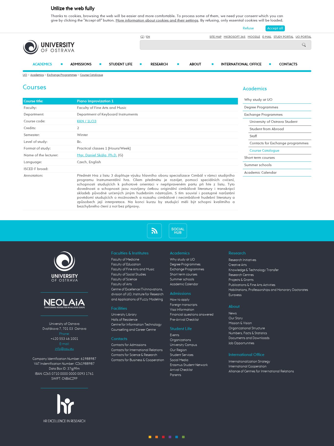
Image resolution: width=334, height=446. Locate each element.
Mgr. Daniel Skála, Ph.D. (97, 155)
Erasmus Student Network (189, 365)
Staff (253, 136)
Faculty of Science (124, 279)
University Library (124, 314)
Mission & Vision (240, 323)
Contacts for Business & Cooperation (137, 360)
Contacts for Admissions (128, 345)
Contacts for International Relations (137, 350)
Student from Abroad (267, 129)
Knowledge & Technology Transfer (254, 270)
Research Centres (241, 275)
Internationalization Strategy (249, 361)
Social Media (179, 360)
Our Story (236, 318)
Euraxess (235, 295)
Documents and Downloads (249, 338)
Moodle (254, 36)
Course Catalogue (91, 75)
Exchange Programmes (62, 75)
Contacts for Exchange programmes (279, 143)
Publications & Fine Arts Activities (252, 285)
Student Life (125, 64)
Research (165, 64)
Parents (175, 375)
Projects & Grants (241, 280)
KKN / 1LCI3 (86, 121)
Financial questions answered (191, 314)
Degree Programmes (261, 107)
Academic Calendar (260, 172)
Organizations (180, 340)
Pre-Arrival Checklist (184, 319)
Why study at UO (258, 100)
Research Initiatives (242, 260)
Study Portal (283, 36)
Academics (48, 64)
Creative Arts (238, 265)
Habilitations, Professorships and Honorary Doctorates (268, 290)
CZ (142, 36)
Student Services (181, 355)
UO (25, 75)
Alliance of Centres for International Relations (261, 371)
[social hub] (178, 231)
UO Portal (303, 36)
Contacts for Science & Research (134, 355)
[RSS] (154, 231)
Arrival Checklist (181, 370)
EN (148, 36)
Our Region (178, 350)
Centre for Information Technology (136, 324)
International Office (246, 64)
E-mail (266, 36)
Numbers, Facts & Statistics (248, 333)
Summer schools (258, 165)
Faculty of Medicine (125, 259)
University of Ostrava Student (273, 122)
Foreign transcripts (183, 305)
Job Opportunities (241, 343)
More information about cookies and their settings (157, 20)
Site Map (216, 36)
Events (174, 335)
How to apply (179, 299)
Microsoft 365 (234, 36)
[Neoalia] (64, 303)
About (201, 64)
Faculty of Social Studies (128, 274)
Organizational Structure (247, 328)
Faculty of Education (126, 264)
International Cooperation (248, 366)
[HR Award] (64, 408)
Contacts (288, 64)
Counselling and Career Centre (133, 330)
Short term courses (259, 158)
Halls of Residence (124, 319)
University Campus (183, 345)
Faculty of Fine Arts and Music (132, 269)
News (233, 313)
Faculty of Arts (121, 284)
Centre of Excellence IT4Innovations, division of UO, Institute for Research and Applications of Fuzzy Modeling (137, 294)
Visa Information (182, 309)
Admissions (85, 64)
